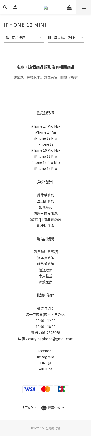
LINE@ (45, 362)
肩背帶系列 (45, 195)
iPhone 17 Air (45, 132)
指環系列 (45, 207)
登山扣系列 (45, 201)
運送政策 (45, 269)
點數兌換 (45, 281)
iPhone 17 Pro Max (45, 126)
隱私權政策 (45, 263)
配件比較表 (45, 225)
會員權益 (45, 275)
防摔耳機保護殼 (46, 213)
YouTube (45, 368)
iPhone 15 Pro (45, 168)
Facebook (45, 350)
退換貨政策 (45, 257)
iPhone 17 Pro (45, 138)
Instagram (45, 356)
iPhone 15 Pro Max (45, 162)
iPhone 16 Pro (45, 156)
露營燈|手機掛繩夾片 (45, 219)
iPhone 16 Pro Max (45, 150)
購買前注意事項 (46, 251)
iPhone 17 (45, 144)
